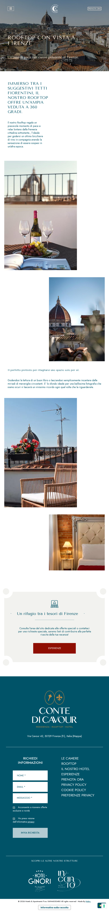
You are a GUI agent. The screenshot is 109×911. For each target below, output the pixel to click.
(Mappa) (77, 736)
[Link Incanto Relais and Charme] (69, 877)
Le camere (70, 758)
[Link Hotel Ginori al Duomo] (39, 877)
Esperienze (54, 648)
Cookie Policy (73, 790)
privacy (31, 821)
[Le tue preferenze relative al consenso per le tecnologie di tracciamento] (104, 906)
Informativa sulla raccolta (54, 907)
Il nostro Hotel (75, 769)
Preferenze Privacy (77, 795)
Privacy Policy (73, 785)
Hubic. (88, 901)
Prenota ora (94, 8)
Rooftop (68, 763)
